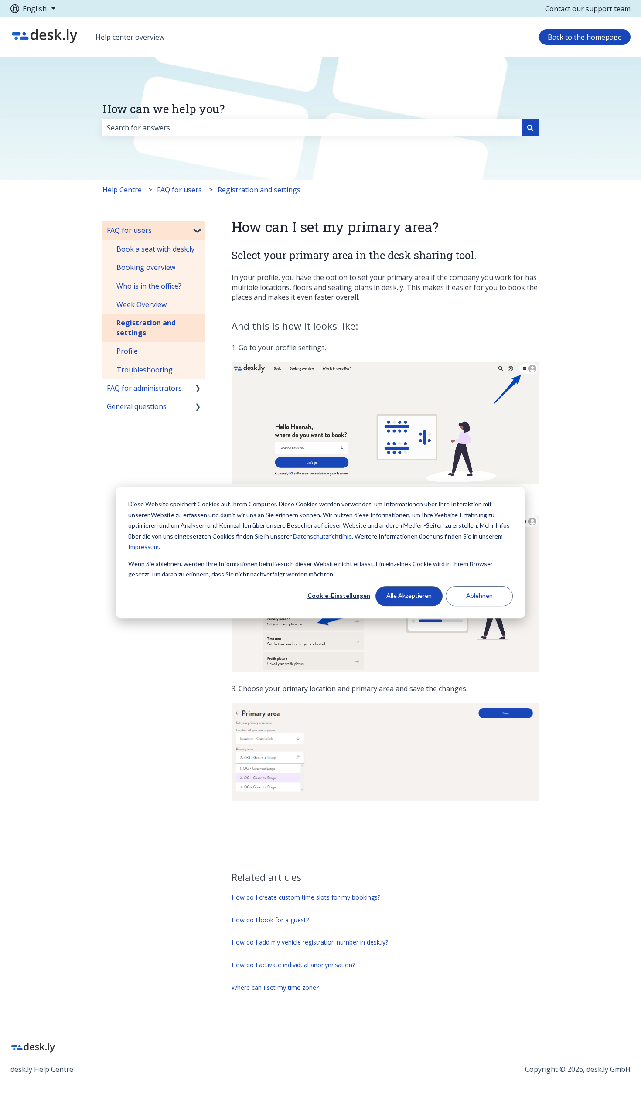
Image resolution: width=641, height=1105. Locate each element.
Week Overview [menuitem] (141, 304)
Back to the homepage (585, 37)
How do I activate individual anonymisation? (293, 965)
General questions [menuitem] (137, 406)
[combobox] (312, 127)
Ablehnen (479, 596)
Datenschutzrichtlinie (322, 536)
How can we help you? (163, 108)
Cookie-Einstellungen (338, 596)
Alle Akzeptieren (409, 596)
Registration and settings (259, 189)
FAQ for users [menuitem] (129, 230)
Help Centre (122, 189)
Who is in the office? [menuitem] (148, 286)
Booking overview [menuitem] (145, 267)
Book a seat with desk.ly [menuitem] (155, 249)
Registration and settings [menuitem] (146, 327)
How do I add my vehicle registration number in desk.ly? (310, 942)
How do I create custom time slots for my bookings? (306, 897)
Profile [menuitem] (127, 351)
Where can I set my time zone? (275, 987)
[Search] (530, 127)
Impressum (143, 546)
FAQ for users (179, 189)
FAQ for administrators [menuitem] (144, 388)
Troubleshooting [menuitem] (144, 370)
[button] (198, 231)
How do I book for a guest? (270, 920)
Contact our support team (588, 9)
